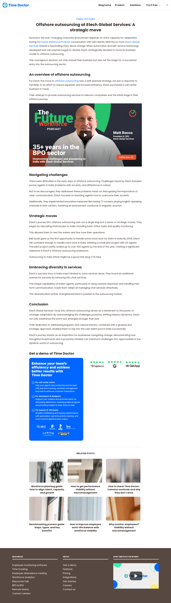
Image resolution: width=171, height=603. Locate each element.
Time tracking (20, 569)
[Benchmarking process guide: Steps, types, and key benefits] (47, 509)
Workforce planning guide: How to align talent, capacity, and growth (47, 489)
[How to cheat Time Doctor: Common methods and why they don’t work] (124, 471)
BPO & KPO (18, 585)
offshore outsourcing (67, 80)
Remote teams (20, 589)
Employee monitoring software (29, 565)
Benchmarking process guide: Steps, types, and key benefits (47, 527)
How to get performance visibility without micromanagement (85, 489)
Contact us (69, 589)
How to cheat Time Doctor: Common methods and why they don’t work (123, 489)
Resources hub (20, 581)
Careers (67, 585)
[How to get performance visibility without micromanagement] (86, 471)
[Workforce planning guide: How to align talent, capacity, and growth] (47, 471)
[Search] (167, 5)
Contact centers (21, 593)
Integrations (69, 577)
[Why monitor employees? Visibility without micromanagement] (124, 509)
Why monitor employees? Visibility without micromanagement (124, 527)
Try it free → (153, 5)
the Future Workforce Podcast (53, 41)
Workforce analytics (23, 577)
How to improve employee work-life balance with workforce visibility (85, 527)
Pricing (66, 573)
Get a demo (69, 565)
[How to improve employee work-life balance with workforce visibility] (86, 509)
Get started (69, 581)
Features (68, 569)
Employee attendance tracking (29, 573)
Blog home (105, 5)
